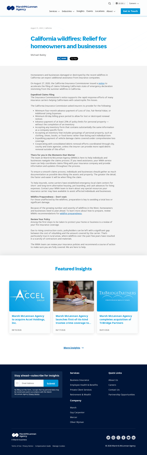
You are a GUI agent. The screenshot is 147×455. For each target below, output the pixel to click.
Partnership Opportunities (122, 394)
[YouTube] (128, 437)
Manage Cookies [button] (58, 446)
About (110, 11)
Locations (100, 11)
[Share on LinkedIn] (63, 58)
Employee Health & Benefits (84, 384)
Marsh (73, 407)
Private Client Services (81, 389)
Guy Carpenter (77, 412)
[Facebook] (123, 437)
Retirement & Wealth (80, 394)
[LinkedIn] (134, 437)
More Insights (72, 347)
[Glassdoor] (108, 437)
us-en (121, 3)
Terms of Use (16, 446)
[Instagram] (113, 437)
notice (101, 83)
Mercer (73, 417)
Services (53, 11)
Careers (132, 3)
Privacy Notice (28, 446)
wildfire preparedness (71, 213)
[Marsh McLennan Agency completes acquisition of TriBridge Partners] (117, 296)
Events (89, 11)
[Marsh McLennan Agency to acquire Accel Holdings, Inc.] (29, 296)
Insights (80, 11)
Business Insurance (79, 380)
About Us (113, 380)
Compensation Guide (43, 446)
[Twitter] (118, 437)
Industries (67, 11)
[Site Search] (110, 3)
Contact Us (114, 389)
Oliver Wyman (77, 422)
